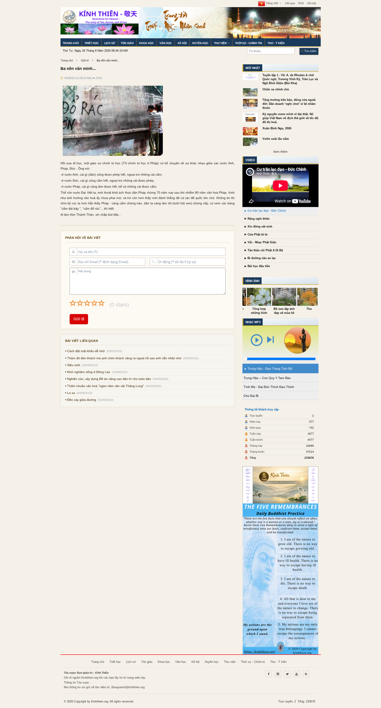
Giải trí (85, 60)
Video (250, 160)
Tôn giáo (127, 43)
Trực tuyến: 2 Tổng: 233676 (296, 701)
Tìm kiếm (309, 51)
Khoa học (146, 43)
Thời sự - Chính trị (248, 43)
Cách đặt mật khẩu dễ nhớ (86, 351)
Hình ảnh (252, 281)
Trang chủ (71, 43)
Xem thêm (280, 151)
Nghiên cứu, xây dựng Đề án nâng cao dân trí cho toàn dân (109, 379)
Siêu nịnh (73, 365)
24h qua (290, 3)
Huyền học (200, 43)
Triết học (92, 43)
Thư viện (220, 43)
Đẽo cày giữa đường (81, 400)
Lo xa (71, 393)
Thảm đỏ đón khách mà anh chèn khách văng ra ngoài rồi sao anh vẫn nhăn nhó (124, 358)
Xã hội (182, 43)
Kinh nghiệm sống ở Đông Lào (88, 372)
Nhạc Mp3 (253, 322)
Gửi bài (311, 3)
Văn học (165, 43)
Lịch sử (109, 43)
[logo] (99, 20)
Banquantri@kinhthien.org (128, 687)
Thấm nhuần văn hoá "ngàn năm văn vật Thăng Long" (105, 386)
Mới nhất (253, 68)
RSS (301, 3)
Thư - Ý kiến (276, 43)
